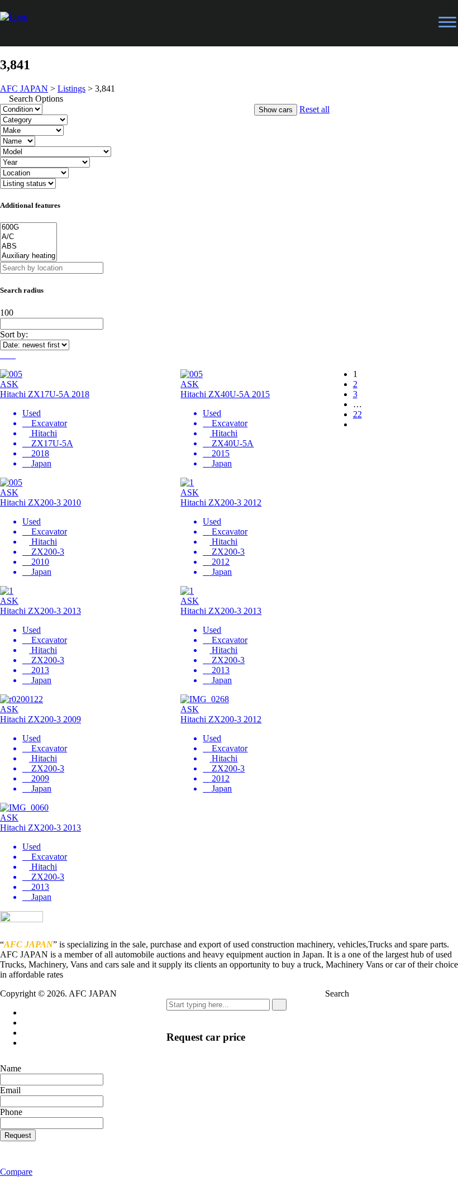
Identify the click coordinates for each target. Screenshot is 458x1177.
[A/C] (28, 237)
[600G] (28, 227)
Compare (16, 1171)
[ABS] (28, 246)
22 (357, 414)
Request (17, 1135)
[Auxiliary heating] (28, 256)
